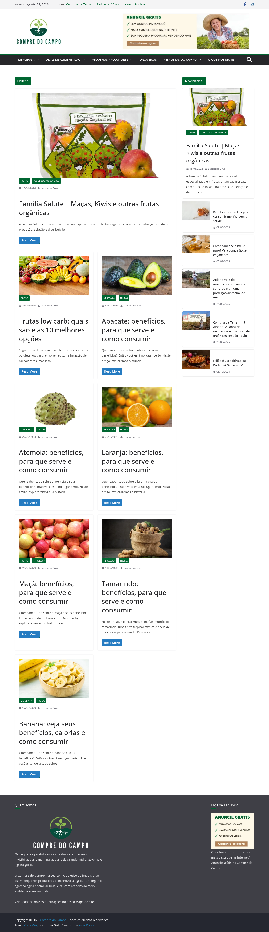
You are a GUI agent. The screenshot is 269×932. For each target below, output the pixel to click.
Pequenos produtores (110, 59)
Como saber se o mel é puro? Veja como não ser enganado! (230, 250)
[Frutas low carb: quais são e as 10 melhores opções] (54, 275)
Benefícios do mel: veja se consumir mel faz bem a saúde (231, 216)
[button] (36, 60)
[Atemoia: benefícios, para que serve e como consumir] (54, 407)
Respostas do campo (180, 59)
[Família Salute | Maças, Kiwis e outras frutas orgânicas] (95, 135)
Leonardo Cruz (49, 188)
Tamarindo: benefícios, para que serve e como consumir (134, 596)
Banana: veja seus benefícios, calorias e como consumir (52, 732)
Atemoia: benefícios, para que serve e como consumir (51, 461)
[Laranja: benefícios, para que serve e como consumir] (137, 407)
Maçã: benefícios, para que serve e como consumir (46, 592)
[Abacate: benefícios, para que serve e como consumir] (137, 275)
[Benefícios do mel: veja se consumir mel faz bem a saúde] (196, 216)
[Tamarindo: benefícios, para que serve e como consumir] (137, 538)
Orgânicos (148, 59)
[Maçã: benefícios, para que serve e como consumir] (54, 538)
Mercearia (26, 59)
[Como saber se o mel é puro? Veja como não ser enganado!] (196, 250)
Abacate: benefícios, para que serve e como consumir (134, 329)
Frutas (24, 180)
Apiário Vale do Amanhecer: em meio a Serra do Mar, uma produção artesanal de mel (229, 288)
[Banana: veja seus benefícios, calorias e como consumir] (54, 678)
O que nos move (221, 59)
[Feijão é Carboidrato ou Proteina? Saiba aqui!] (196, 363)
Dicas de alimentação (63, 59)
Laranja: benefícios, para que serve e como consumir (133, 461)
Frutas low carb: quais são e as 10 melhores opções (53, 329)
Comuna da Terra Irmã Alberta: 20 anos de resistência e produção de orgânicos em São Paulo (105, 6)
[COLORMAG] (60, 815)
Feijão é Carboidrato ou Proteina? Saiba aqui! (229, 363)
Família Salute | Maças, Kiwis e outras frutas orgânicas (89, 208)
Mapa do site (85, 902)
